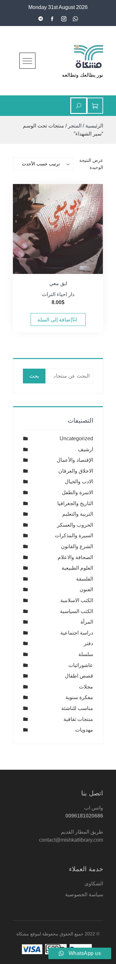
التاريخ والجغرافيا (75, 503)
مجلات (86, 686)
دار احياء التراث (58, 294)
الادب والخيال (79, 481)
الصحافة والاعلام (75, 557)
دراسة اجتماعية (76, 632)
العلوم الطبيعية (77, 568)
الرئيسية (94, 125)
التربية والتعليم (77, 514)
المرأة (87, 622)
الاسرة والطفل (77, 492)
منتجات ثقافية (78, 719)
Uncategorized (76, 438)
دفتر (88, 643)
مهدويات (84, 729)
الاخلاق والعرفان (75, 471)
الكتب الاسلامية (76, 600)
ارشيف (85, 449)
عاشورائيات (80, 665)
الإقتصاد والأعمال (75, 460)
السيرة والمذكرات (74, 535)
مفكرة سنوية (79, 697)
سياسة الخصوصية (84, 894)
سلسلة (85, 654)
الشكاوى (93, 883)
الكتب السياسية (76, 611)
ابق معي (58, 283)
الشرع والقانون (77, 546)
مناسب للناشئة (77, 708)
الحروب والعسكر (75, 525)
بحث (34, 376)
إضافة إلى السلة (54, 319)
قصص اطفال (79, 676)
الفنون (86, 589)
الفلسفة (84, 579)
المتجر (75, 125)
